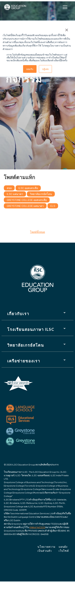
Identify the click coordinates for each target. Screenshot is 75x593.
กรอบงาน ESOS (37, 527)
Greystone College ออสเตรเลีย (27, 200)
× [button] (66, 28)
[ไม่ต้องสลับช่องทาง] (65, 7)
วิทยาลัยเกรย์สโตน (41, 194)
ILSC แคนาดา (15, 194)
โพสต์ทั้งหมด (37, 232)
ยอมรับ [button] (29, 68)
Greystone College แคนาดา (25, 205)
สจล (9, 188)
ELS (52, 205)
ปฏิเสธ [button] (45, 68)
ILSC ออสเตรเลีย (28, 188)
